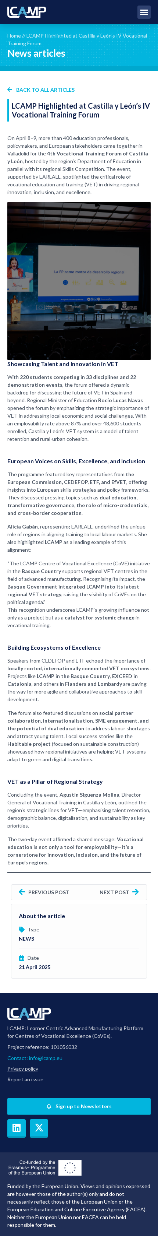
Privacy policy (22, 1068)
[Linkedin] (16, 1128)
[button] (144, 12)
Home (14, 35)
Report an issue (25, 1079)
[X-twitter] (39, 1128)
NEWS (26, 938)
